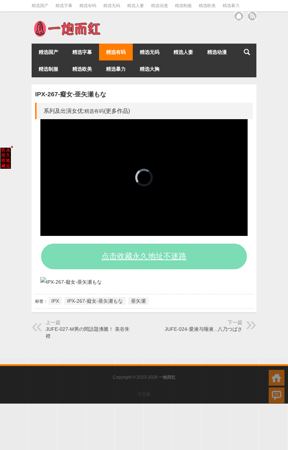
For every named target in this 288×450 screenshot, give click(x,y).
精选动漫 (159, 5)
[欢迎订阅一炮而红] (252, 16)
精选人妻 (135, 5)
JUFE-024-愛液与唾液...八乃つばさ (203, 329)
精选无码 (111, 5)
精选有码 (87, 5)
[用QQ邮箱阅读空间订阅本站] (239, 16)
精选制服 (183, 5)
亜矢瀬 (138, 301)
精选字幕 (63, 5)
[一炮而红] (67, 22)
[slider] (136, 230)
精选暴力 (231, 5)
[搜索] (246, 52)
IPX (55, 301)
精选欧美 (207, 5)
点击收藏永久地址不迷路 (144, 256)
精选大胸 (149, 69)
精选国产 (40, 5)
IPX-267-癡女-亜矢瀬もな (95, 301)
